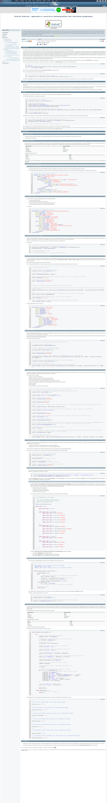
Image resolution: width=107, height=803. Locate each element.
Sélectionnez (102, 63)
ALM (23, 2)
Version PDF (40, 42)
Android (55, 4)
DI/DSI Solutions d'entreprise (11, 2)
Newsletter (38, 0)
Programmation (42, 2)
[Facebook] (102, 41)
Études (48, 0)
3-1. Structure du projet (7, 39)
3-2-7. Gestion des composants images (11, 53)
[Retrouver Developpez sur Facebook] (105, 6)
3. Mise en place (5, 37)
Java (30, 2)
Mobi (46, 44)
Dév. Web (34, 2)
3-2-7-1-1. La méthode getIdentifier (13, 57)
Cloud (19, 2)
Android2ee (54, 28)
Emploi (44, 0)
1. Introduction (4, 34)
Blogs (29, 0)
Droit (53, 0)
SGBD (47, 2)
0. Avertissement (5, 32)
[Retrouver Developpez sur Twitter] (104, 6)
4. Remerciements (5, 63)
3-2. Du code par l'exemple (8, 40)
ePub (39, 44)
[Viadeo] (99, 41)
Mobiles (54, 2)
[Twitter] (100, 41)
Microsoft (27, 2)
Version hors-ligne (46, 42)
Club (56, 0)
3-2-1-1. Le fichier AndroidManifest (11, 44)
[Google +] (103, 41)
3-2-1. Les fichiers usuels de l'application (11, 42)
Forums (16, 0)
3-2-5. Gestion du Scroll (8, 50)
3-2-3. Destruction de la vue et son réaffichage (12, 46)
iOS (58, 4)
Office (50, 2)
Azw (42, 44)
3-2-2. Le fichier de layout (9, 45)
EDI (37, 2)
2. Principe (4, 35)
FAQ (26, 0)
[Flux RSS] (103, 6)
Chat (33, 0)
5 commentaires (51, 36)
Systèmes (58, 2)
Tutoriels (22, 0)
